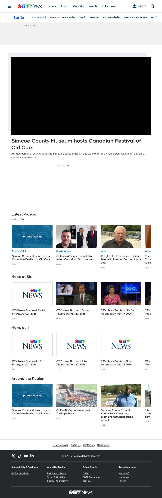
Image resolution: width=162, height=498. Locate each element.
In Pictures (108, 6)
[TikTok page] (20, 456)
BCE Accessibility (20, 473)
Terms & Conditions (57, 477)
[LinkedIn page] (32, 456)
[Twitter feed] (13, 456)
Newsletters (103, 444)
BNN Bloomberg (91, 477)
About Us (76, 444)
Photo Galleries (112, 17)
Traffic (82, 17)
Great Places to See (135, 17)
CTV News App (61, 444)
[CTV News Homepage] (30, 6)
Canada (78, 6)
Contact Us (89, 444)
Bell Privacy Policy (56, 473)
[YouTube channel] (26, 456)
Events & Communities (62, 17)
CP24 (86, 473)
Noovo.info (124, 473)
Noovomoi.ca (125, 477)
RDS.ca (122, 481)
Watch (93, 6)
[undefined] (32, 245)
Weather (94, 17)
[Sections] (9, 6)
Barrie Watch (39, 17)
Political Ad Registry (57, 481)
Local (64, 6)
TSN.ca (87, 481)
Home (52, 6)
